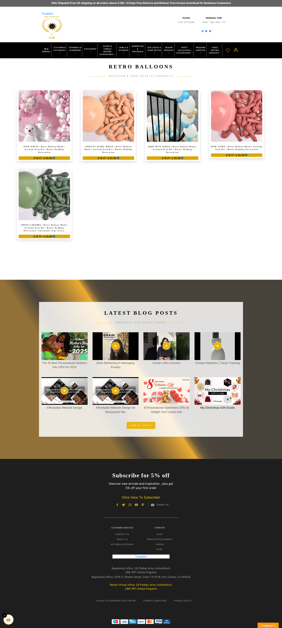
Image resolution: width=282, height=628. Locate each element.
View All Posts (141, 425)
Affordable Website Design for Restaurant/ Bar (115, 410)
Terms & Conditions (155, 600)
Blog (160, 549)
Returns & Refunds (122, 544)
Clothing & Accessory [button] (59, 48)
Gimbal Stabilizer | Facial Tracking (217, 363)
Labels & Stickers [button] (123, 48)
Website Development (160, 539)
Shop (160, 534)
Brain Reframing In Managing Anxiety (115, 365)
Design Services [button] (169, 48)
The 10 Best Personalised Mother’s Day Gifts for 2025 (64, 365)
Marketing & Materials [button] (138, 49)
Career (160, 544)
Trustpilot (47, 13)
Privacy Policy (183, 600)
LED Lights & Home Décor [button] (154, 48)
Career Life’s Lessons (166, 363)
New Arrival (46, 50)
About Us (122, 539)
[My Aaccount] (236, 50)
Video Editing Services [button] (214, 50)
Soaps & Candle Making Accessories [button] (106, 50)
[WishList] (228, 50)
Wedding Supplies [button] (200, 48)
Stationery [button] (90, 49)
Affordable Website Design (64, 407)
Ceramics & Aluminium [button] (75, 48)
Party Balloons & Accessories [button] (183, 50)
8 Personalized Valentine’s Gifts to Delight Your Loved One (166, 410)
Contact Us (122, 534)
